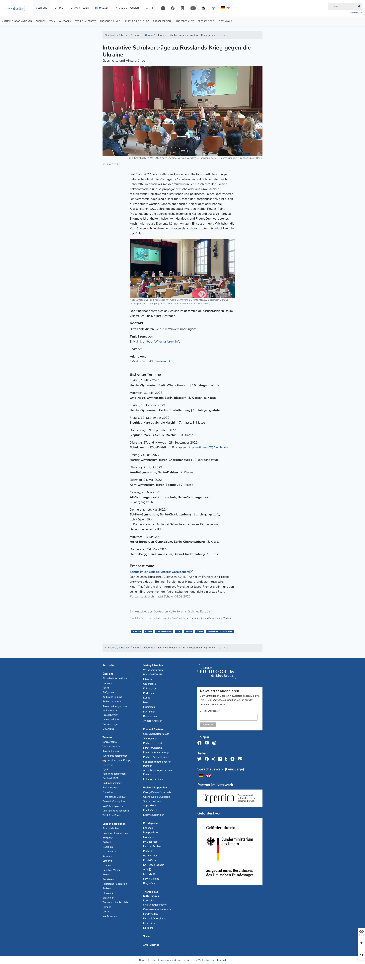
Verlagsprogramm (153, 670)
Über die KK (149, 874)
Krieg (179, 631)
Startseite (108, 665)
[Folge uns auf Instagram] (215, 743)
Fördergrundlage (152, 747)
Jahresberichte (184, 21)
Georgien (108, 847)
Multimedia (149, 707)
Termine (58, 8)
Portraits (148, 851)
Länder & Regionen (114, 823)
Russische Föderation (115, 884)
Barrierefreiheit (147, 960)
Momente (148, 837)
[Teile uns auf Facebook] (207, 759)
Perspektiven (150, 832)
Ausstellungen (111, 751)
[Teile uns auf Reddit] (233, 759)
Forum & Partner (153, 729)
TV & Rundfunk (111, 815)
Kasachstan (109, 851)
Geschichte (149, 684)
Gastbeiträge (150, 923)
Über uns (41, 8)
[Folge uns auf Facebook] (200, 743)
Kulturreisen (150, 688)
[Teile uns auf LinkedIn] (220, 759)
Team (52, 21)
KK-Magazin (150, 823)
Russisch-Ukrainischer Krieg (219, 631)
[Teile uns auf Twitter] (200, 759)
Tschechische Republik (115, 902)
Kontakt (221, 960)
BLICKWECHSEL (153, 674)
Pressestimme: (208, 447)
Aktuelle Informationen (17, 21)
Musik (146, 702)
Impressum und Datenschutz (174, 960)
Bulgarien (108, 837)
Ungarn (107, 911)
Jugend (188, 631)
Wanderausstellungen (115, 755)
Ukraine (148, 631)
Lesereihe (108, 765)
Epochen (148, 828)
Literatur (148, 679)
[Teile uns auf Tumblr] (227, 759)
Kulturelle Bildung (137, 21)
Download (225, 21)
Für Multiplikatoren (204, 960)
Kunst (146, 697)
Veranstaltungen (112, 746)
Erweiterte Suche (356, 12)
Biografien (149, 883)
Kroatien (107, 856)
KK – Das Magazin (153, 865)
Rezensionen (150, 716)
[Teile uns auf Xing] (214, 759)
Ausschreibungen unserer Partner (157, 772)
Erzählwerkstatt (111, 787)
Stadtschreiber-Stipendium (152, 803)
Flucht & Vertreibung (155, 918)
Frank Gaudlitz (151, 810)
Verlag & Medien (79, 8)
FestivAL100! (110, 778)
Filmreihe (108, 792)
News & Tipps (151, 878)
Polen (106, 874)
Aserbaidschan (111, 828)
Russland (137, 631)
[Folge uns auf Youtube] (208, 743)
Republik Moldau (112, 870)
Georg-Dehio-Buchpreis (156, 797)
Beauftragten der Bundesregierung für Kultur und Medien (201, 618)
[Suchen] (359, 6)
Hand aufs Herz (152, 846)
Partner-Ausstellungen (156, 757)
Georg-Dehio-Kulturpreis (157, 792)
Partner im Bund (152, 743)
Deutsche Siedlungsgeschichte (155, 902)
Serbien (107, 888)
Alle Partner (150, 738)
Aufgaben (65, 21)
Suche (146, 936)
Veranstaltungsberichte (116, 810)
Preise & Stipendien (127, 8)
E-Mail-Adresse (210, 710)
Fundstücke (149, 860)
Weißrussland (110, 916)
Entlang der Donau (153, 779)
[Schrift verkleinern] (361, 949)
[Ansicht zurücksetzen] (361, 955)
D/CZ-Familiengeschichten (114, 771)
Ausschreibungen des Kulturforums (115, 708)
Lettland (107, 860)
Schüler (199, 631)
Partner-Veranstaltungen (157, 752)
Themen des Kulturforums (151, 894)
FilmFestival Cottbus (114, 797)
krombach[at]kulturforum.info (160, 341)
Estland (107, 842)
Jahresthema (110, 742)
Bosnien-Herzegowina (115, 833)
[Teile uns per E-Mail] (241, 759)
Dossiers (148, 927)
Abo (145, 869)
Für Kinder (149, 711)
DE (228, 8)
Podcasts (148, 693)
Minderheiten (150, 914)
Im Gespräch (150, 841)
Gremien (41, 21)
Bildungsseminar (112, 783)
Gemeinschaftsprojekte (156, 734)
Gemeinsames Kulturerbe (157, 909)
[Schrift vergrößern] (361, 943)
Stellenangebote (85, 21)
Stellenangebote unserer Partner (157, 764)
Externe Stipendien (153, 814)
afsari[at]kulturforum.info (157, 361)
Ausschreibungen (110, 21)
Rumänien (108, 879)
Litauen (107, 865)
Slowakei (108, 893)
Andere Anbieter (152, 720)
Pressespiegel (206, 21)
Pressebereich (162, 21)
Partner (150, 8)
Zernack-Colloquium (114, 801)
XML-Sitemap (151, 944)
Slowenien (108, 897)
